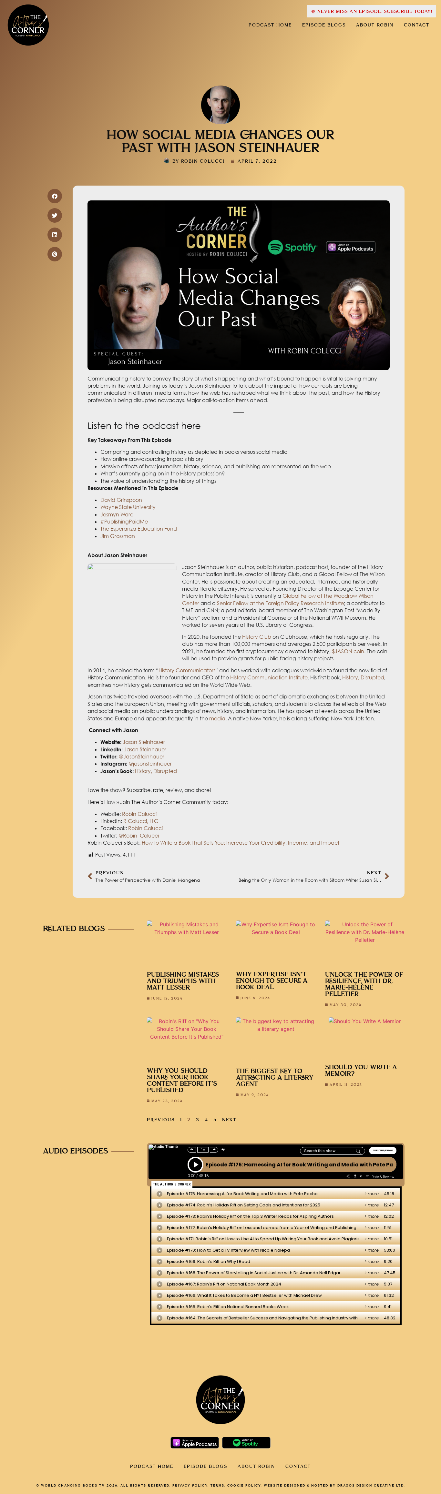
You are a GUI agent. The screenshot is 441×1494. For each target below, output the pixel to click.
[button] (54, 196)
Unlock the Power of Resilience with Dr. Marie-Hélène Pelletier (364, 984)
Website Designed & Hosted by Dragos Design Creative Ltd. (334, 1485)
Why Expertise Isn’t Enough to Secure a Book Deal (272, 981)
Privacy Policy (190, 1485)
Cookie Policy (244, 1485)
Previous (161, 1120)
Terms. (218, 1485)
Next (229, 1120)
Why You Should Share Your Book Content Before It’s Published (182, 1080)
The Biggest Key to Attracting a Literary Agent (274, 1077)
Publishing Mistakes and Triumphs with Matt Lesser (183, 981)
